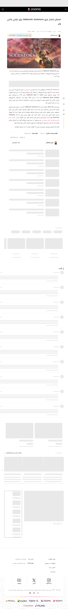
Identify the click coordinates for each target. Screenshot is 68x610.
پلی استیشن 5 (28, 90)
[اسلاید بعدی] (2, 470)
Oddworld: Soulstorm (52, 90)
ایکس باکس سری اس (48, 120)
